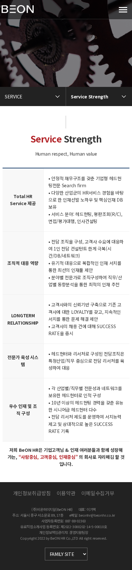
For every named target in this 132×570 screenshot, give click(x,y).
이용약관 (66, 493)
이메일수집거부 (97, 493)
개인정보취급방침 (32, 493)
